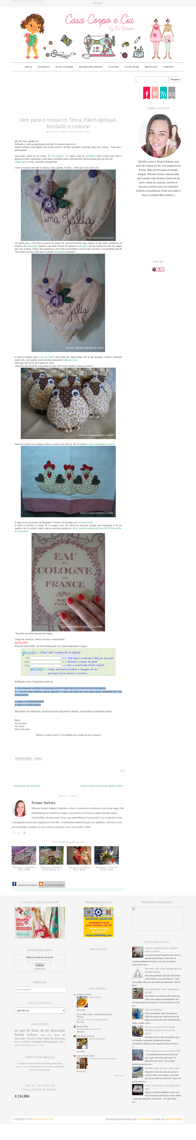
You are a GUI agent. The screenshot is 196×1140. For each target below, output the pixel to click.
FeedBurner (39, 969)
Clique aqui (20, 162)
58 (121, 771)
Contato (168, 66)
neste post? (82, 246)
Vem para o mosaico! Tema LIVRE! (24, 868)
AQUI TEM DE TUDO (85, 1056)
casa (42, 1035)
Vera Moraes (144, 1119)
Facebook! (91, 156)
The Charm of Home (85, 1036)
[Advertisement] (68, 95)
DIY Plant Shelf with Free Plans (89, 1029)
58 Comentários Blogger (53, 885)
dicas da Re (40, 1030)
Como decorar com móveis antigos (103, 1059)
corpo (23, 1045)
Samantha (59, 252)
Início (28, 66)
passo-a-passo (50, 1041)
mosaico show (75, 131)
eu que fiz (22, 1030)
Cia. (49, 1035)
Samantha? (32, 246)
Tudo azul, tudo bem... (154, 1010)
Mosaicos (151, 66)
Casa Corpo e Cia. (59, 156)
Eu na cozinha (65, 66)
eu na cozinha (22, 1041)
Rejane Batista (43, 802)
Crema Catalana (95, 997)
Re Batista (54, 131)
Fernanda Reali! (85, 522)
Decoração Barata (91, 66)
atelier (28, 1045)
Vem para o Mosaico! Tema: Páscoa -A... (51, 868)
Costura (113, 66)
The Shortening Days (97, 1039)
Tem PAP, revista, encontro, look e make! (162, 1068)
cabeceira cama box (38, 1045)
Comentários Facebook (27, 885)
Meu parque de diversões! (27, 786)
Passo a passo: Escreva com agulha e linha (102, 786)
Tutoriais (44, 66)
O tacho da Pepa (84, 994)
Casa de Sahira (47, 357)
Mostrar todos (119, 1076)
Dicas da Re (132, 66)
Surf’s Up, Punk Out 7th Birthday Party (92, 1020)
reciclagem (36, 1041)
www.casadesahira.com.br (102, 444)
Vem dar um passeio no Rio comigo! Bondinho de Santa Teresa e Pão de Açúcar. (160, 1030)
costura (32, 1035)
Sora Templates (174, 1119)
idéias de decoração (54, 1038)
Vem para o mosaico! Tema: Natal (79, 868)
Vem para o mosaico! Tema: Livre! (106, 868)
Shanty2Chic (82, 1026)
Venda (87, 131)
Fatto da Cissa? (70, 360)
